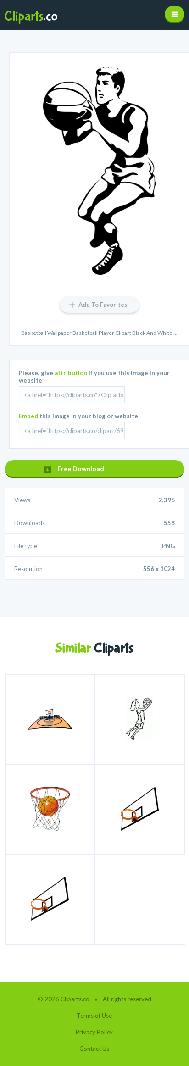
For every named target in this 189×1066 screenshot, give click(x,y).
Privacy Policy (94, 1032)
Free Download (80, 468)
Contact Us (94, 1048)
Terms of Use (94, 1015)
